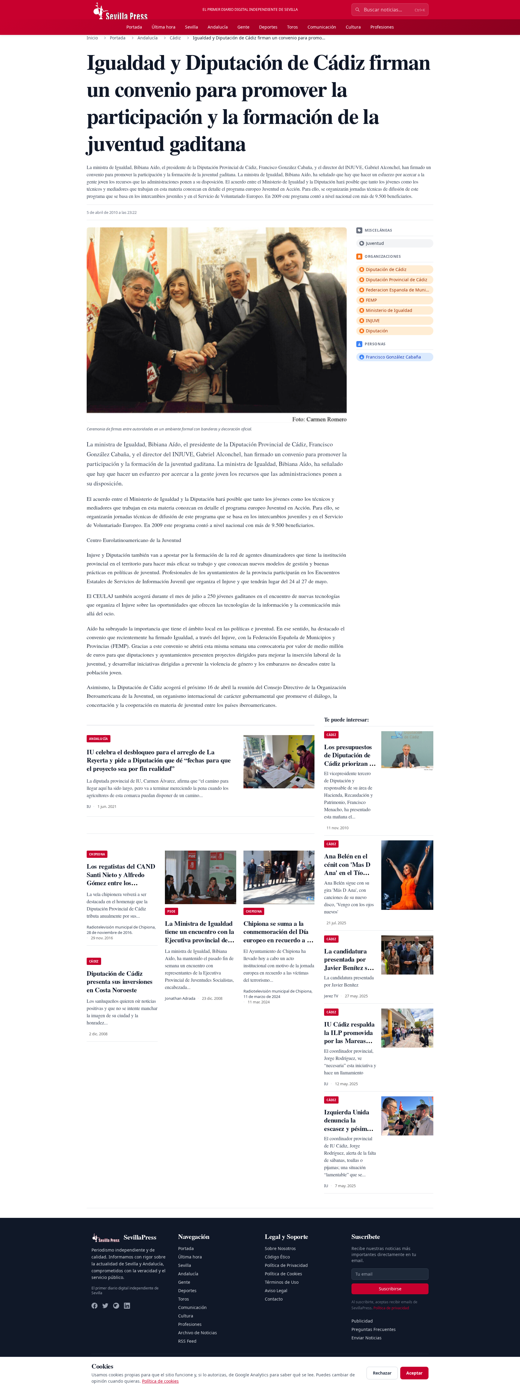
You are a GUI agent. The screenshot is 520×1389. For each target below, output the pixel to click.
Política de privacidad (391, 1307)
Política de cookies (160, 1381)
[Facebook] (94, 1306)
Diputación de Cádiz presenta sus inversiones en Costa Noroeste (120, 981)
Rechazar (382, 1373)
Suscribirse (390, 1289)
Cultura (353, 27)
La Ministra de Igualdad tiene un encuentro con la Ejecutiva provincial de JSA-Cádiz (199, 935)
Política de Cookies (283, 1274)
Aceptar (414, 1373)
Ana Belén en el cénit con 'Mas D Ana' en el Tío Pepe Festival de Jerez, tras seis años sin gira (347, 876)
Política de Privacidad (286, 1265)
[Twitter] (105, 1306)
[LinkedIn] (127, 1306)
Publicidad (362, 1321)
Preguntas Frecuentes (373, 1329)
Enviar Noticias (366, 1338)
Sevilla (191, 27)
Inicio (92, 38)
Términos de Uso (282, 1282)
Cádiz (175, 38)
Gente (243, 27)
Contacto (274, 1299)
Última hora (163, 27)
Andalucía (218, 27)
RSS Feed (187, 1341)
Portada (134, 27)
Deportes (268, 27)
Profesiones (382, 27)
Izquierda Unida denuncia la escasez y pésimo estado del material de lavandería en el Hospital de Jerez (350, 1132)
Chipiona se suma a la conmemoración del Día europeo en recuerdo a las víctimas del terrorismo (278, 935)
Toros (292, 27)
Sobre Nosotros (280, 1248)
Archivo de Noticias (197, 1332)
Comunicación (322, 27)
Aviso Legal (276, 1290)
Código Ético (277, 1257)
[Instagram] (116, 1306)
